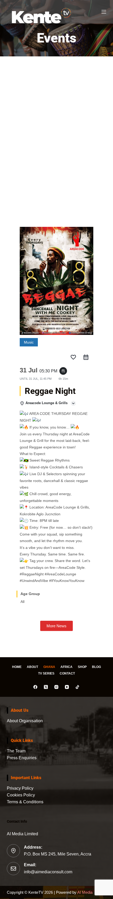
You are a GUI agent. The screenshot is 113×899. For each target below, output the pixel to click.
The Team (16, 751)
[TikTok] (77, 687)
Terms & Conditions (25, 802)
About (32, 667)
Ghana (49, 667)
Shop (82, 667)
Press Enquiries (22, 758)
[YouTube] (67, 687)
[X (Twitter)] (46, 687)
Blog (96, 667)
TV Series (46, 673)
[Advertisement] (56, 139)
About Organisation (25, 721)
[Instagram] (56, 687)
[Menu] (103, 11)
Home (17, 667)
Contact (67, 673)
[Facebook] (35, 687)
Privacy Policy (20, 788)
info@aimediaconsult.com (48, 872)
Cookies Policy (21, 795)
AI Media (84, 892)
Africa (66, 667)
